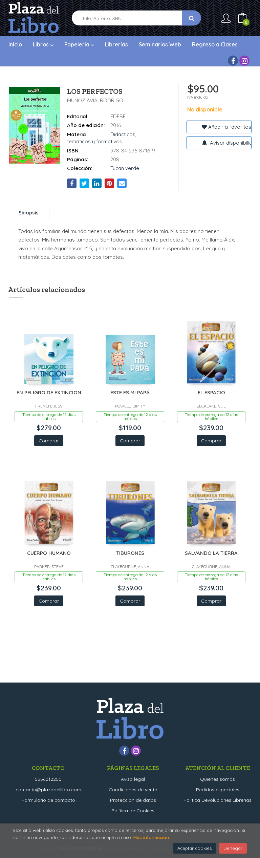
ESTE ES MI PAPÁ (130, 392)
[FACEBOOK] (233, 61)
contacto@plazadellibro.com (48, 790)
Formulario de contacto (48, 800)
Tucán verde (124, 168)
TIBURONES (130, 553)
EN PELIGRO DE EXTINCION (49, 392)
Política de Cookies (132, 811)
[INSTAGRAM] (244, 61)
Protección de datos (133, 800)
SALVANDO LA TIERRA (211, 553)
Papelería (77, 44)
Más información (151, 837)
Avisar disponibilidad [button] (230, 143)
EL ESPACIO (211, 392)
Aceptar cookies (194, 848)
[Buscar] (191, 18)
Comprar (49, 441)
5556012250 (48, 779)
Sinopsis (29, 212)
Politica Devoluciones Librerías (217, 800)
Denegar (232, 848)
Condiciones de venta (133, 790)
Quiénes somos (217, 779)
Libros (41, 44)
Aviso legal (133, 779)
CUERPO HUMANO (49, 553)
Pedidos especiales (217, 790)
